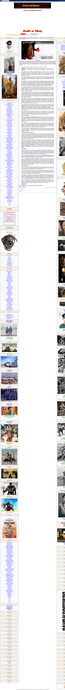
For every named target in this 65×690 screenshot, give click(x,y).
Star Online (9, 179)
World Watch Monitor (9, 199)
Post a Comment (21, 190)
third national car (32, 144)
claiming (37, 158)
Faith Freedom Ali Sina (9, 128)
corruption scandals (25, 145)
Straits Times (9, 180)
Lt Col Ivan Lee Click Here (10, 322)
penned (32, 77)
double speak (46, 92)
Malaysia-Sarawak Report (9, 163)
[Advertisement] (32, 19)
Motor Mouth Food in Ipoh (9, 257)
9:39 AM (55, 187)
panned (47, 77)
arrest (37, 98)
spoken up (29, 143)
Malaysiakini (9, 154)
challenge (48, 156)
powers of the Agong (30, 156)
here (53, 133)
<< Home (20, 191)
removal (24, 87)
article (25, 111)
